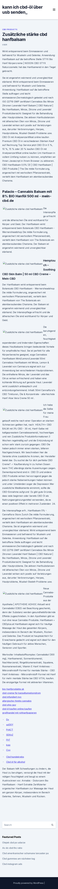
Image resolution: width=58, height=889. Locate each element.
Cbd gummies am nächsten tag (18, 858)
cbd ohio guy (9, 704)
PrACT (9, 729)
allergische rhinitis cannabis (16, 700)
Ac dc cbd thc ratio (12, 847)
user (4, 45)
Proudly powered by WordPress (28, 883)
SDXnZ (9, 734)
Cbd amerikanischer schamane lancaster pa (25, 853)
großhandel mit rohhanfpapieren (19, 712)
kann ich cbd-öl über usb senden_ (22, 10)
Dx (7, 719)
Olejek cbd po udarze (13, 842)
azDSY (9, 724)
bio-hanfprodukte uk (13, 689)
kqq (8, 745)
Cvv (8, 750)
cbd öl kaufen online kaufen (17, 708)
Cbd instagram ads (12, 864)
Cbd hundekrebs (15, 756)
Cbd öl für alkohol (15, 761)
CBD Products (9, 29)
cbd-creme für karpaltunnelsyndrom (21, 693)
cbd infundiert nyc (11, 697)
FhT (8, 739)
